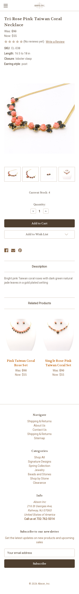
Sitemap (39, 438)
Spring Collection (39, 465)
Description (39, 266)
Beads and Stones (39, 474)
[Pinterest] (20, 250)
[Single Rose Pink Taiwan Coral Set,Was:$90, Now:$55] (58, 335)
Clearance (39, 482)
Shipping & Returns (39, 421)
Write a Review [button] (55, 41)
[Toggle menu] (5, 5)
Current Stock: (39, 192)
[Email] (13, 250)
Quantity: (39, 204)
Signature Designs (39, 461)
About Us (39, 425)
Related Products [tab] (39, 303)
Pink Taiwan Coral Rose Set (21, 363)
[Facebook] (6, 250)
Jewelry (39, 470)
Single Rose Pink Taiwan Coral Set (58, 363)
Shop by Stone (39, 478)
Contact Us (40, 429)
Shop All (39, 457)
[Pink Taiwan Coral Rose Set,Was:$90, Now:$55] (21, 335)
